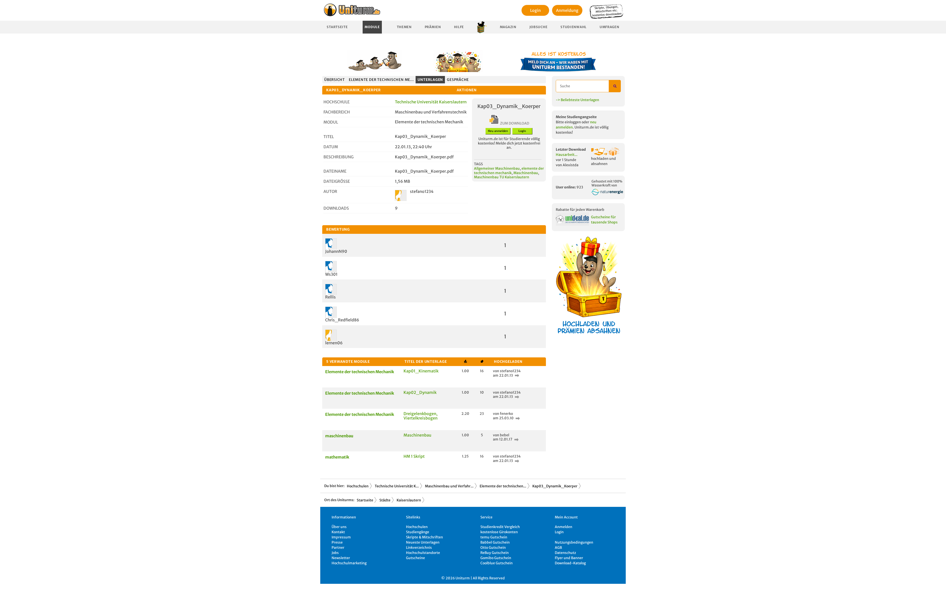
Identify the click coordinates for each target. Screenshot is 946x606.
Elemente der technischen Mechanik (359, 371)
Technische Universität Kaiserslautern (431, 101)
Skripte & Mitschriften (424, 537)
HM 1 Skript (414, 456)
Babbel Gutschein (495, 542)
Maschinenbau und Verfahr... (449, 486)
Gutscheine (415, 558)
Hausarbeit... (566, 154)
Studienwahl (573, 27)
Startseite (337, 27)
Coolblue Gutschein (496, 563)
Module (372, 27)
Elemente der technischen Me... (381, 79)
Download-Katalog (570, 563)
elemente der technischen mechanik (509, 170)
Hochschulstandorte (423, 553)
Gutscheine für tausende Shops (604, 219)
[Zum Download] (516, 375)
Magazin (508, 27)
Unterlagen (430, 79)
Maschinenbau (525, 173)
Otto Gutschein (493, 547)
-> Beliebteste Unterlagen (577, 100)
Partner (338, 547)
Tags (478, 164)
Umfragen (609, 27)
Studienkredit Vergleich (500, 527)
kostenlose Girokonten (499, 532)
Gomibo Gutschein (495, 558)
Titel (328, 136)
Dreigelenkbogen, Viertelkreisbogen (421, 416)
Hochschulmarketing (349, 563)
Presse (337, 542)
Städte (384, 500)
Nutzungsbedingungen (574, 542)
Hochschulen (358, 486)
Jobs (335, 553)
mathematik (337, 457)
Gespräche (458, 79)
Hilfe (459, 27)
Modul (330, 122)
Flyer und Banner (569, 558)
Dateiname (334, 171)
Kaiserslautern (409, 500)
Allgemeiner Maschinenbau (497, 168)
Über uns (339, 527)
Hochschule (336, 101)
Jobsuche (538, 27)
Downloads (336, 208)
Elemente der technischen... (503, 486)
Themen (404, 27)
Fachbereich (336, 112)
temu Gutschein (493, 537)
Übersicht (334, 79)
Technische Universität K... (397, 486)
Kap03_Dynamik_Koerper (554, 486)
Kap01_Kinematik (421, 370)
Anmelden (563, 527)
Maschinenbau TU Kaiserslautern (501, 177)
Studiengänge (417, 532)
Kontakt (338, 532)
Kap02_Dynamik (420, 392)
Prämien (433, 27)
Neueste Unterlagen (422, 542)
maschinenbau (339, 435)
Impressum (341, 537)
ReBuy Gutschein (494, 553)
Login (535, 10)
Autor (330, 191)
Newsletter (341, 558)
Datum (330, 146)
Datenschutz (565, 553)
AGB (558, 547)
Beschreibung (338, 156)
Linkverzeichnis (419, 547)
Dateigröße (336, 181)
